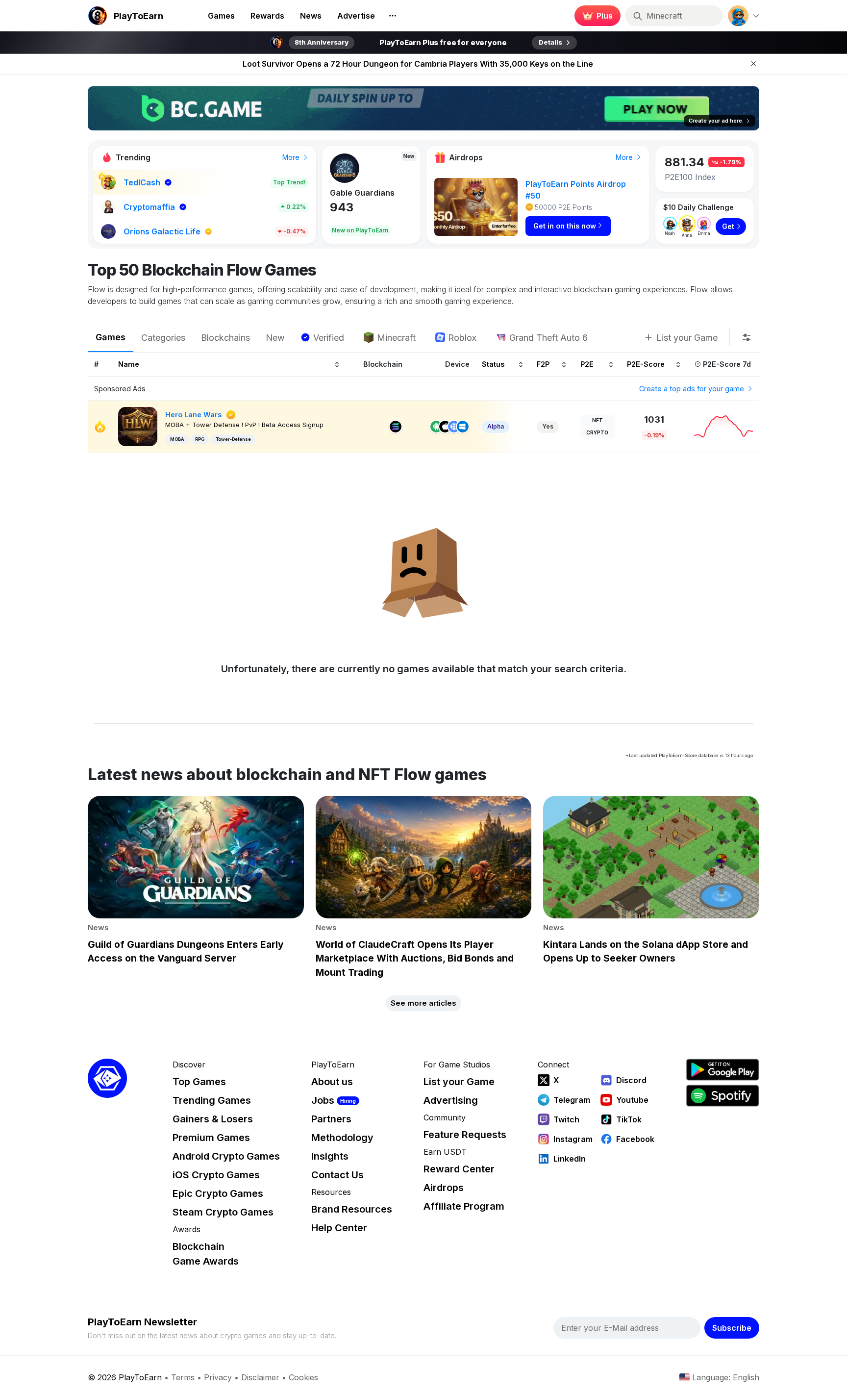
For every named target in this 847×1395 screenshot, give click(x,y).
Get (728, 226)
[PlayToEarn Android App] (722, 1070)
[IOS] (445, 426)
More (291, 157)
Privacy (218, 1377)
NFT (597, 420)
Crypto (597, 432)
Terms (183, 1377)
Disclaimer (260, 1377)
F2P (543, 364)
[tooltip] (746, 337)
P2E (587, 364)
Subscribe (731, 1328)
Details (550, 42)
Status (493, 364)
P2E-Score (646, 364)
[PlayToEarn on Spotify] (722, 1096)
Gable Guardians (362, 193)
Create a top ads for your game (692, 388)
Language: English (725, 1377)
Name (128, 364)
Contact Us (337, 1175)
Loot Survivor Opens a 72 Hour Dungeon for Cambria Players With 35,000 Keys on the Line (418, 64)
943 (341, 207)
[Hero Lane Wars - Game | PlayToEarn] (137, 426)
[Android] (436, 426)
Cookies (303, 1377)
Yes (547, 426)
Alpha (495, 426)
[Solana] (395, 426)
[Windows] (463, 426)
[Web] (454, 426)
